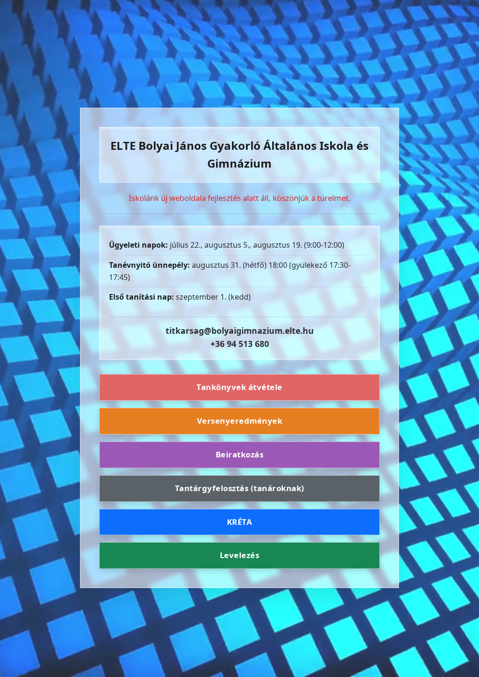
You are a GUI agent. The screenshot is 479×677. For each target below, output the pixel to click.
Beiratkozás (240, 454)
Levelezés (240, 555)
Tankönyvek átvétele (239, 387)
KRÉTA (240, 521)
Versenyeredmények (240, 420)
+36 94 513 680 (239, 343)
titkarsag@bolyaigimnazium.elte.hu (240, 330)
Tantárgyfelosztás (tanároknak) (240, 488)
